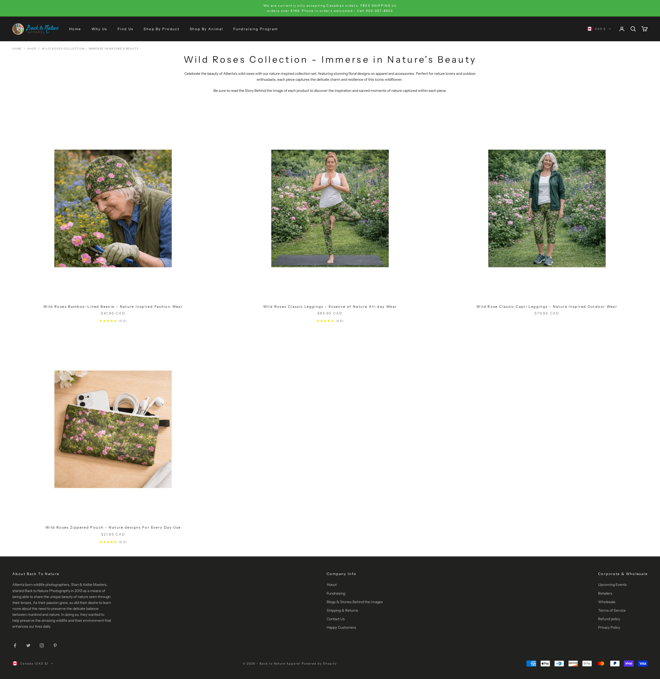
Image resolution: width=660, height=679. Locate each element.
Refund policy (609, 619)
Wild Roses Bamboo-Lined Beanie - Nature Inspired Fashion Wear (113, 306)
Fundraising (336, 593)
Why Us (99, 29)
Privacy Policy (609, 627)
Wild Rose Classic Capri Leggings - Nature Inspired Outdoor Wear (546, 306)
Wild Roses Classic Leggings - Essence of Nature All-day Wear (330, 306)
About (332, 584)
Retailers (605, 593)
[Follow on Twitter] (28, 645)
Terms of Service (612, 610)
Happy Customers (341, 627)
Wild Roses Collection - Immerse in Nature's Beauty (90, 48)
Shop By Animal (206, 29)
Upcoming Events (612, 584)
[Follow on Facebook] (15, 645)
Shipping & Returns (342, 610)
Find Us (126, 29)
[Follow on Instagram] (41, 645)
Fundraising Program (255, 29)
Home (75, 29)
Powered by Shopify (319, 663)
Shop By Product (161, 29)
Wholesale (606, 602)
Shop (31, 48)
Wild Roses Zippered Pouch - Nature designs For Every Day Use (113, 527)
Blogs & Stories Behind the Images (355, 602)
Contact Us (336, 619)
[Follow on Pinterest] (55, 645)
